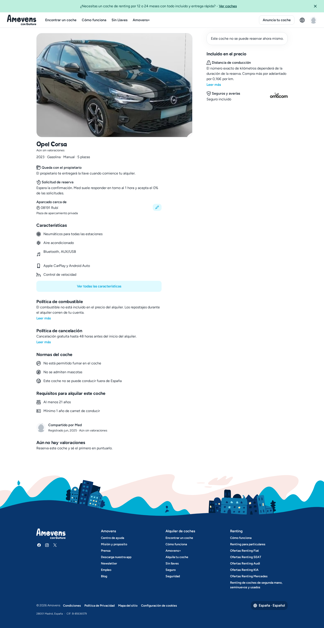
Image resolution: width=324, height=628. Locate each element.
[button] (317, 6)
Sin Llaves (119, 20)
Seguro (171, 570)
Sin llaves (172, 563)
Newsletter (109, 563)
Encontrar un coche (60, 20)
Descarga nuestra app (116, 557)
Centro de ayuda (112, 538)
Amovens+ (141, 20)
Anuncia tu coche (277, 20)
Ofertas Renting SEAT (245, 557)
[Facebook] (39, 545)
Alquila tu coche (177, 557)
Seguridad (173, 576)
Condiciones (72, 605)
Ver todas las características (99, 286)
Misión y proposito (114, 544)
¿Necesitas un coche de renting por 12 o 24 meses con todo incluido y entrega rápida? (158, 6)
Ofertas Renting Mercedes (249, 576)
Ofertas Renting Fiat (244, 551)
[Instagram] (47, 545)
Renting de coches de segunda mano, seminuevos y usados (256, 585)
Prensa (105, 551)
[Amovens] (21, 20)
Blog (104, 576)
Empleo (106, 570)
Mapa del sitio (128, 605)
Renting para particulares (247, 544)
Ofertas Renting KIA (244, 570)
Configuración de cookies (159, 605)
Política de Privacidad (99, 605)
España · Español (272, 605)
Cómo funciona (94, 20)
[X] (55, 545)
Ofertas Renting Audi (245, 563)
